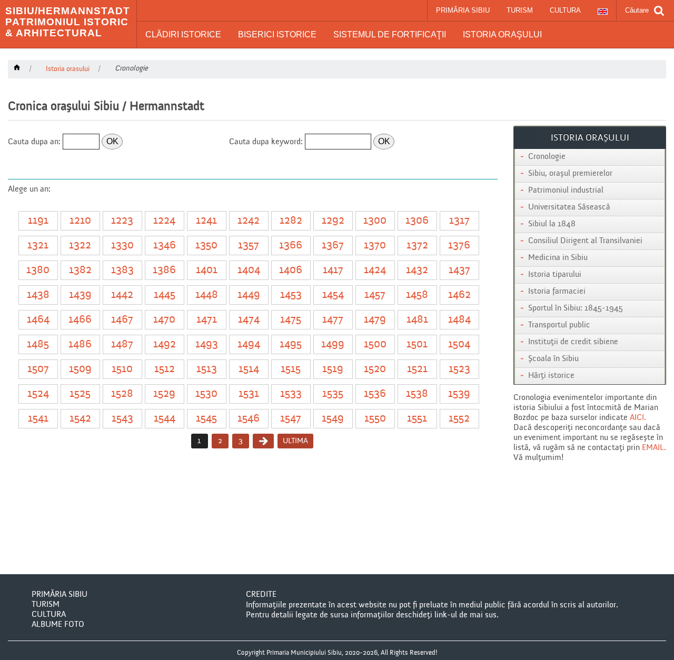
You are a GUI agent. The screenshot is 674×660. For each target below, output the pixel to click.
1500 (375, 344)
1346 (164, 245)
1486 (80, 344)
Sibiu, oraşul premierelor (570, 173)
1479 (375, 319)
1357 (248, 245)
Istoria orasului (68, 69)
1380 (37, 270)
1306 (417, 220)
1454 (333, 295)
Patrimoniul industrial (565, 190)
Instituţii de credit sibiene (573, 342)
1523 (459, 369)
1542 (80, 418)
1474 (249, 319)
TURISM (520, 10)
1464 (38, 319)
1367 (333, 245)
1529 (164, 393)
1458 (417, 295)
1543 (122, 418)
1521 (417, 369)
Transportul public (559, 325)
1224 (164, 220)
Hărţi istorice (551, 376)
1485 (38, 344)
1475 (290, 319)
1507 (38, 369)
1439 (80, 295)
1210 (80, 220)
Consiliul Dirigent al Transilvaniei (585, 241)
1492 (164, 344)
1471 (206, 319)
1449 (248, 295)
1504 (459, 344)
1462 (459, 295)
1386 (164, 270)
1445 (164, 295)
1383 (122, 270)
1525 (80, 393)
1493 (206, 344)
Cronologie (547, 157)
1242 (248, 220)
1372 (417, 245)
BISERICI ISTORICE (277, 34)
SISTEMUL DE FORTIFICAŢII (389, 34)
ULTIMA (295, 441)
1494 (248, 344)
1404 (248, 270)
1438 (38, 295)
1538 (417, 393)
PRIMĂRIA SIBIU (463, 10)
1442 (122, 295)
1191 (38, 220)
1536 (375, 393)
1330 (122, 245)
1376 (459, 245)
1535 (332, 393)
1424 (375, 270)
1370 (375, 245)
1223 (122, 220)
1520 (375, 369)
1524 (38, 393)
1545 (206, 418)
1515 (291, 369)
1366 (290, 245)
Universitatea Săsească (569, 207)
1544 (164, 418)
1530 (206, 393)
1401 (206, 270)
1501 (417, 344)
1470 (164, 319)
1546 (248, 418)
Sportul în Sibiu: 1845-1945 (575, 308)
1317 (459, 220)
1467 (122, 319)
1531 (249, 393)
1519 (332, 369)
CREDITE (261, 595)
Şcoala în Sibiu (553, 359)
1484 (459, 319)
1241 (206, 220)
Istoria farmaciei (557, 291)
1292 (333, 220)
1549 (333, 418)
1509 (80, 369)
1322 (80, 245)
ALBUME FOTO (58, 625)
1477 (332, 319)
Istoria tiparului (554, 275)
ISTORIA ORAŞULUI (502, 34)
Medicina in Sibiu (558, 258)
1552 (459, 418)
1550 (375, 418)
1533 (291, 393)
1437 (459, 270)
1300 (374, 220)
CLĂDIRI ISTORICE (183, 34)
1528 (122, 393)
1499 (332, 344)
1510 (122, 369)
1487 (122, 344)
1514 (249, 369)
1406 (290, 270)
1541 (38, 418)
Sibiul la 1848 (552, 224)
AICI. (638, 418)
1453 (291, 295)
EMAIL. (654, 448)
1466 (80, 319)
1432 (417, 270)
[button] (183, 35)
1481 (417, 319)
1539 (459, 393)
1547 (290, 418)
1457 (374, 295)
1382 (80, 270)
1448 (206, 295)
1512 (164, 369)
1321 (37, 245)
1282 (291, 220)
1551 (417, 418)
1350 (206, 245)
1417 (333, 270)
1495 (291, 344)
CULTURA (565, 10)
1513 (206, 369)
